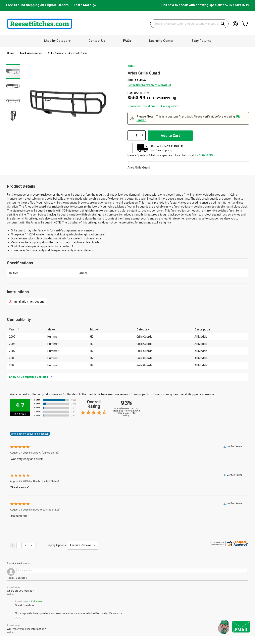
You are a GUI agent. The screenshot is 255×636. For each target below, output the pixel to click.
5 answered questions (141, 106)
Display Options (56, 545)
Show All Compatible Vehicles (28, 376)
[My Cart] (245, 23)
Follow (10, 594)
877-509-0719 (238, 5)
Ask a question (170, 106)
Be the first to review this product (149, 85)
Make (51, 329)
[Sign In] (235, 23)
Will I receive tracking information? (26, 628)
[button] (13, 86)
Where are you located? (20, 590)
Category (142, 329)
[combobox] (189, 24)
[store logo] (39, 24)
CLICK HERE (27, 301)
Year (12, 329)
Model (94, 329)
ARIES (131, 66)
